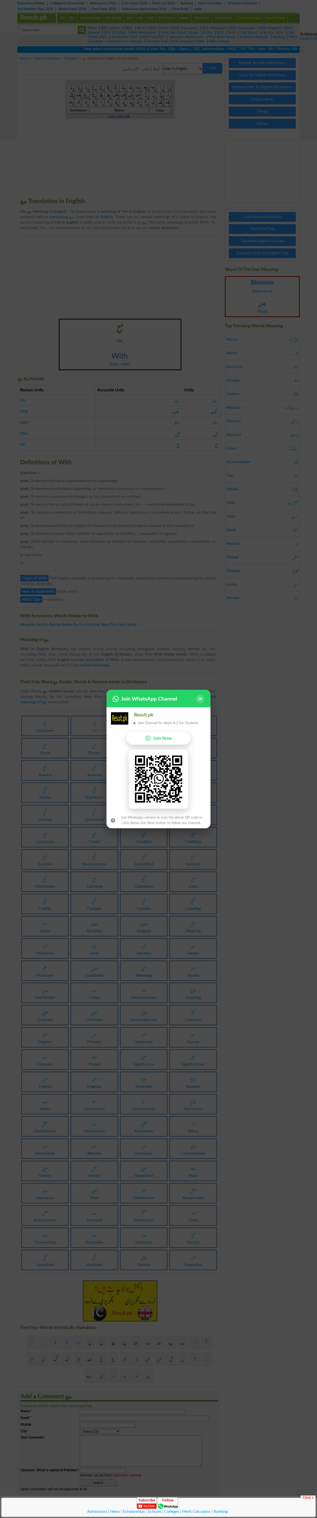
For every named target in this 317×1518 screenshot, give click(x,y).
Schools (154, 1512)
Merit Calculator (196, 1512)
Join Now (162, 738)
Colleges (171, 1512)
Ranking (221, 1512)
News (115, 1512)
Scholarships (134, 1512)
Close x (308, 1497)
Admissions (97, 1512)
